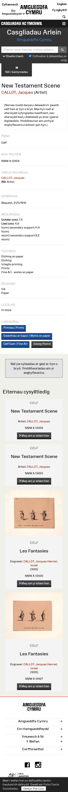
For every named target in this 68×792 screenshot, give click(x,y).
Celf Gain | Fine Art (15, 343)
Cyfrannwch (10, 4)
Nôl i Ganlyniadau (16, 71)
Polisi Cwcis (51, 784)
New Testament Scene (34, 411)
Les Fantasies (34, 550)
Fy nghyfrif (59, 10)
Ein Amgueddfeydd (12, 12)
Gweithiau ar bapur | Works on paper (26, 335)
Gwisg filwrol (42, 343)
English (62, 4)
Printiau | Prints (13, 327)
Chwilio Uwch (14, 56)
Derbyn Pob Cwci (33, 788)
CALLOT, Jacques (17, 92)
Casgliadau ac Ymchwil (21, 23)
